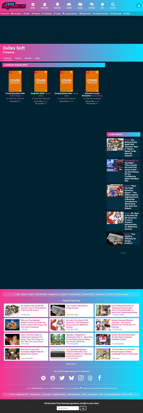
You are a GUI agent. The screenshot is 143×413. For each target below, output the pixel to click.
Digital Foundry (60, 394)
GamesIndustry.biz (113, 394)
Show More (71, 364)
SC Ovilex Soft (11, 98)
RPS (130, 394)
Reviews (28, 58)
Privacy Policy (74, 294)
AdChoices (86, 388)
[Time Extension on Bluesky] (71, 378)
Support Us (53, 294)
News (38, 58)
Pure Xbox (47, 394)
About (24, 294)
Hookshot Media (37, 388)
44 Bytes (76, 388)
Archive (110, 294)
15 (121, 149)
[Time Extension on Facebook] (100, 378)
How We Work (41, 294)
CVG (125, 394)
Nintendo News (74, 394)
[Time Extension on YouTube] (53, 378)
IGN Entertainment (57, 388)
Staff (31, 294)
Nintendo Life (22, 394)
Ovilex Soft (14, 48)
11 (121, 222)
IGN (84, 394)
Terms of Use (88, 294)
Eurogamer (92, 394)
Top (17, 294)
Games (18, 58)
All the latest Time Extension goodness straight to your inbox (71, 403)
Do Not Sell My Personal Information (104, 388)
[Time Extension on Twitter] (62, 378)
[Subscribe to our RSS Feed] (43, 378)
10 (121, 243)
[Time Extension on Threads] (90, 378)
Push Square (35, 394)
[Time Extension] (14, 5)
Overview (7, 58)
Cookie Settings (122, 294)
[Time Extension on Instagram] (81, 378)
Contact (64, 294)
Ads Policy (100, 294)
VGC (101, 394)
